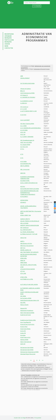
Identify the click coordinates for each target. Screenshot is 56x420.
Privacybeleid (37, 417)
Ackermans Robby (25, 329)
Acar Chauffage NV (25, 322)
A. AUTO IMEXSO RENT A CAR (28, 111)
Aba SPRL (23, 302)
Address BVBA (24, 339)
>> (42, 360)
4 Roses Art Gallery (25, 88)
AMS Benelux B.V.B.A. (26, 243)
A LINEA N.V (23, 103)
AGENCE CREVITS (25, 219)
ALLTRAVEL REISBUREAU (27, 232)
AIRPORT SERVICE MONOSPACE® (29, 225)
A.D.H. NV (23, 132)
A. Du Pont (23, 115)
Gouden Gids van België (20, 417)
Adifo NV (22, 344)
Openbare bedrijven (8, 37)
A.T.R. (21, 154)
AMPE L (22, 241)
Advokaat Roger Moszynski (27, 354)
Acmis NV (23, 331)
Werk (6, 46)
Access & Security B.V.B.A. (27, 324)
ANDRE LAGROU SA (25, 250)
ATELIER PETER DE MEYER (27, 269)
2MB (21, 76)
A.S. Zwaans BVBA (25, 144)
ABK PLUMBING (24, 166)
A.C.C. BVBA (23, 126)
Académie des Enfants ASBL (28, 320)
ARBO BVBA (23, 262)
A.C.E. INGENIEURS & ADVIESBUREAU (30, 128)
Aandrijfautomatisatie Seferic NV (29, 300)
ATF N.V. (22, 271)
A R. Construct (24, 107)
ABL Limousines (24, 169)
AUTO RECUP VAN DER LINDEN (29, 284)
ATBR (21, 267)
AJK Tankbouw (24, 227)
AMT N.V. (22, 248)
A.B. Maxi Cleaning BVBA (27, 123)
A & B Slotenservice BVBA (27, 93)
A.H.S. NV (22, 134)
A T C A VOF (23, 109)
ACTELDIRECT (24, 196)
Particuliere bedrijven (9, 41)
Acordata (22, 335)
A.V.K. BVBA (23, 161)
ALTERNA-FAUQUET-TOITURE (28, 234)
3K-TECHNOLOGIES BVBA (27, 83)
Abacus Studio (24, 305)
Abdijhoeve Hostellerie (26, 310)
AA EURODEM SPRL (25, 163)
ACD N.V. (22, 186)
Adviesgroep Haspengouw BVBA (29, 352)
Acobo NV (23, 333)
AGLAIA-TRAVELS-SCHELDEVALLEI (29, 221)
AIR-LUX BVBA (24, 223)
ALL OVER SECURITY (26, 230)
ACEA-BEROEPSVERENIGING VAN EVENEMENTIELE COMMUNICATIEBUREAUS (29, 192)
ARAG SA (22, 260)
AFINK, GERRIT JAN (25, 215)
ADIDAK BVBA (24, 200)
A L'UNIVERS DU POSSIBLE (27, 97)
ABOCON (22, 173)
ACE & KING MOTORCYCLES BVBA (29, 189)
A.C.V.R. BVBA (23, 130)
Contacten (9, 48)
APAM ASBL (23, 258)
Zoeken (7, 44)
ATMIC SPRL (23, 277)
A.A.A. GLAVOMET (25, 120)
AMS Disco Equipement (26, 246)
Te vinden (36, 6)
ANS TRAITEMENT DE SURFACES (29, 252)
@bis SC (22, 91)
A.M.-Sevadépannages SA (27, 140)
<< (31, 360)
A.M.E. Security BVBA (26, 142)
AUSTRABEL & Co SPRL (26, 279)
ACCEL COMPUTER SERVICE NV (28, 183)
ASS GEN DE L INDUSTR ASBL (28, 265)
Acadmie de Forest (25, 315)
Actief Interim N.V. (25, 337)
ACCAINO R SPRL (25, 181)
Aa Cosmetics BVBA (25, 298)
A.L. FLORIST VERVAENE (26, 136)
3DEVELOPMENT (25, 78)
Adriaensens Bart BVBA (26, 347)
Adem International (25, 342)
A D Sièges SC (24, 95)
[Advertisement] (36, 17)
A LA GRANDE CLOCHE (26, 101)
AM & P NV (23, 238)
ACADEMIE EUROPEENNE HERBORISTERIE (27, 177)
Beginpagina (9, 34)
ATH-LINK (23, 273)
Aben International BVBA (27, 313)
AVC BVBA (23, 296)
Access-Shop (23, 326)
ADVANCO (23, 202)
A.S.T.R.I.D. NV (24, 147)
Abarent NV (23, 308)
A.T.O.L (22, 149)
